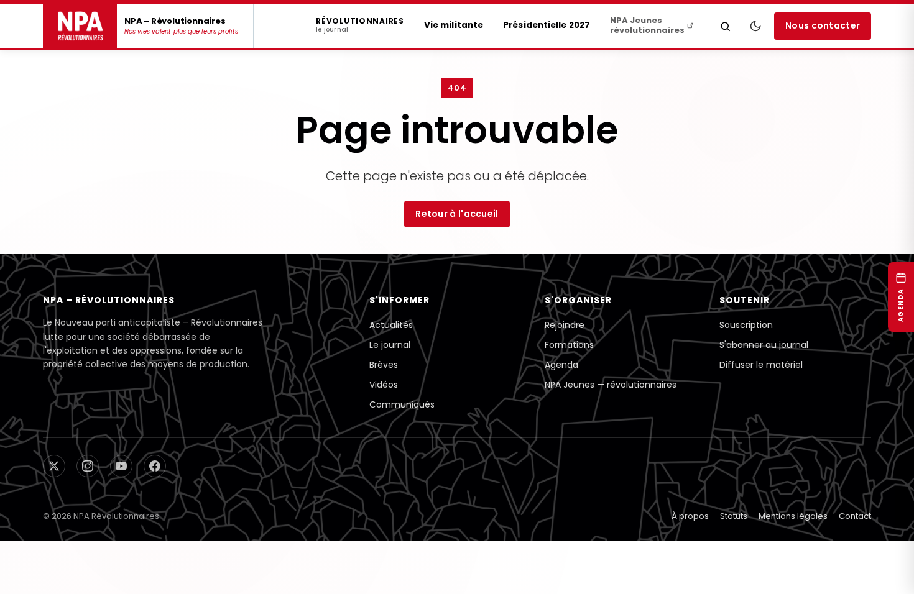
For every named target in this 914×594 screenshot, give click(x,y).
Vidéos (383, 425)
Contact (855, 572)
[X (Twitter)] (54, 517)
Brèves (383, 400)
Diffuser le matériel (761, 400)
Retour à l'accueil (456, 222)
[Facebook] (158, 517)
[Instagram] (89, 517)
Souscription (746, 350)
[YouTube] (124, 517)
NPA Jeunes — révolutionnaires (610, 425)
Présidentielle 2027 (546, 25)
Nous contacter (822, 26)
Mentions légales (793, 572)
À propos (690, 572)
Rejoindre (564, 350)
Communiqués (402, 450)
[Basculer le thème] (755, 26)
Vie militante (453, 25)
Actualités (391, 350)
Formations (569, 375)
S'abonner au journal (763, 375)
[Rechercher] (725, 26)
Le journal (389, 375)
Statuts (733, 572)
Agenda (561, 400)
